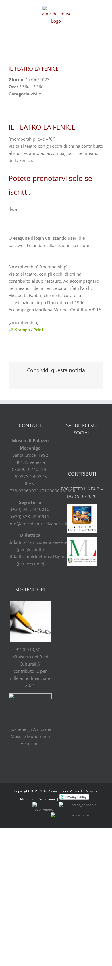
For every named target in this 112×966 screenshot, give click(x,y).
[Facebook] (67, 448)
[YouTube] (87, 448)
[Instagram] (97, 448)
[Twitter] (77, 448)
